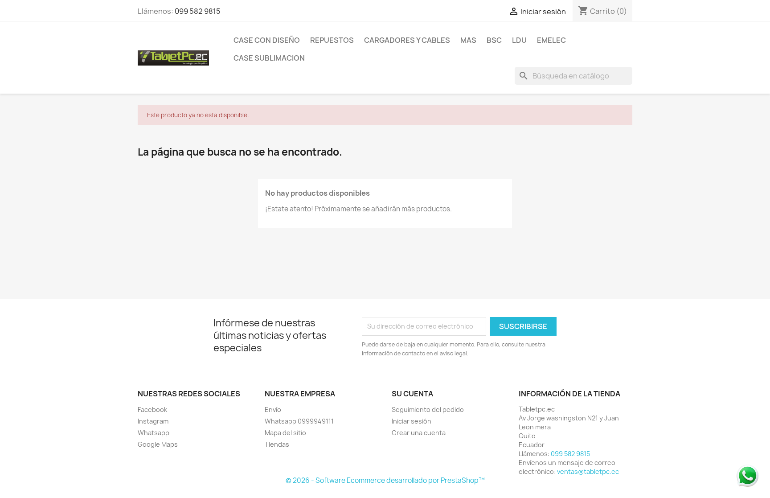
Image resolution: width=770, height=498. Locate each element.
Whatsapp (153, 432)
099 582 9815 (198, 11)
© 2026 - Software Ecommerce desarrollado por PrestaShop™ (385, 480)
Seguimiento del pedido (428, 409)
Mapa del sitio (285, 432)
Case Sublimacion (269, 58)
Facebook (152, 409)
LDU (519, 40)
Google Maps (158, 444)
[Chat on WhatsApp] (747, 475)
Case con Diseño (266, 40)
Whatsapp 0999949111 (299, 421)
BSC (494, 40)
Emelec (551, 40)
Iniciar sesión (411, 421)
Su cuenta (412, 394)
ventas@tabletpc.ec (588, 471)
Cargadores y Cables (407, 40)
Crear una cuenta (419, 432)
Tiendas (277, 444)
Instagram (153, 421)
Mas (468, 40)
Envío (273, 409)
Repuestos (332, 40)
